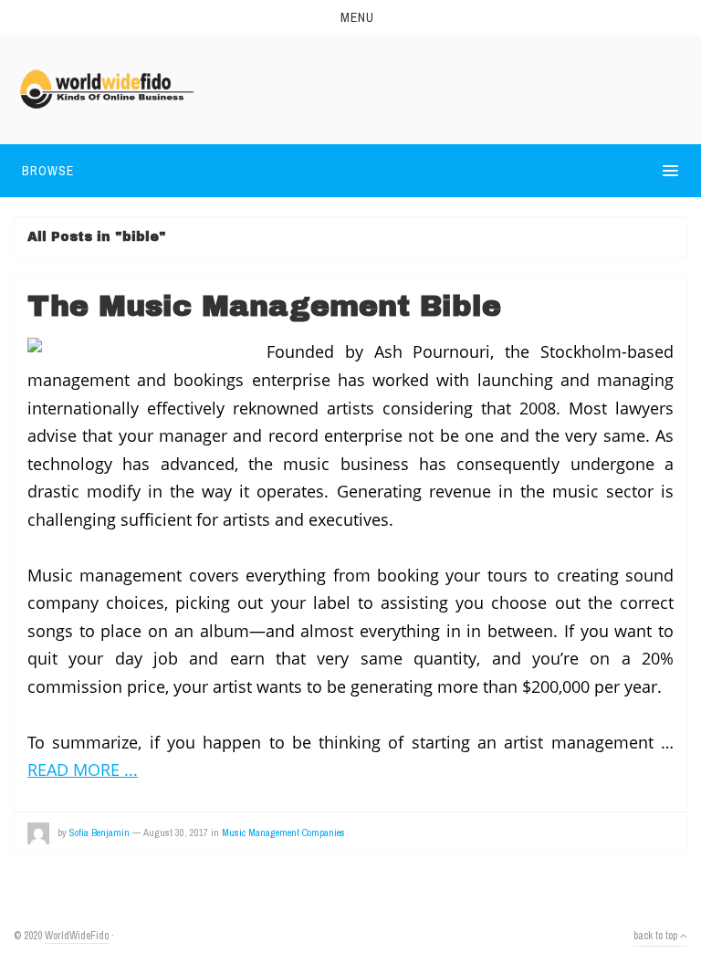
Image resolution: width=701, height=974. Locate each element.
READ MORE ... (82, 769)
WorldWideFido (77, 935)
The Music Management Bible (264, 306)
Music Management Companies (283, 832)
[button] (350, 17)
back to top (656, 935)
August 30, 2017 (175, 832)
